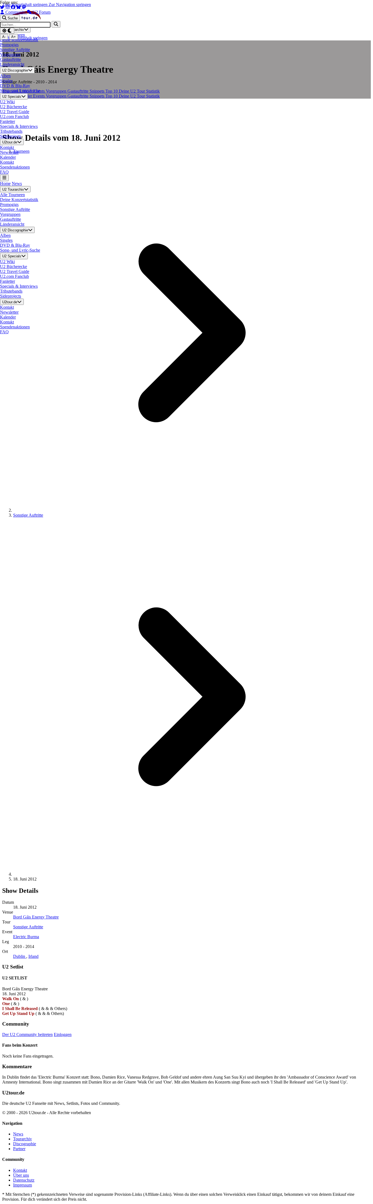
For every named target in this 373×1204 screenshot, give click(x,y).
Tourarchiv (22, 1139)
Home (5, 183)
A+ (13, 37)
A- (4, 37)
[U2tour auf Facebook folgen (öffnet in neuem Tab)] (13, 7)
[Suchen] (56, 24)
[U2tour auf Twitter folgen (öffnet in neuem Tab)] (2, 7)
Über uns (21, 1175)
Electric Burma (26, 936)
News (17, 183)
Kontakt (20, 1170)
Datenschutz (23, 1180)
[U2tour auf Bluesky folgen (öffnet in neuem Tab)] (19, 7)
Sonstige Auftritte (28, 515)
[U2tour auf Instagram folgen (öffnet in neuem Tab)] (8, 7)
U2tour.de (9, 142)
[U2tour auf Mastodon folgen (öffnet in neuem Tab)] (24, 7)
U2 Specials (11, 97)
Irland (33, 956)
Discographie (24, 1143)
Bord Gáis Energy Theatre (36, 917)
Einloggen (63, 1034)
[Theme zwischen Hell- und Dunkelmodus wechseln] (7, 31)
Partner (19, 1148)
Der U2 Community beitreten (27, 1034)
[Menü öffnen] (4, 178)
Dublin (19, 956)
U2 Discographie (15, 71)
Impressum (22, 1185)
